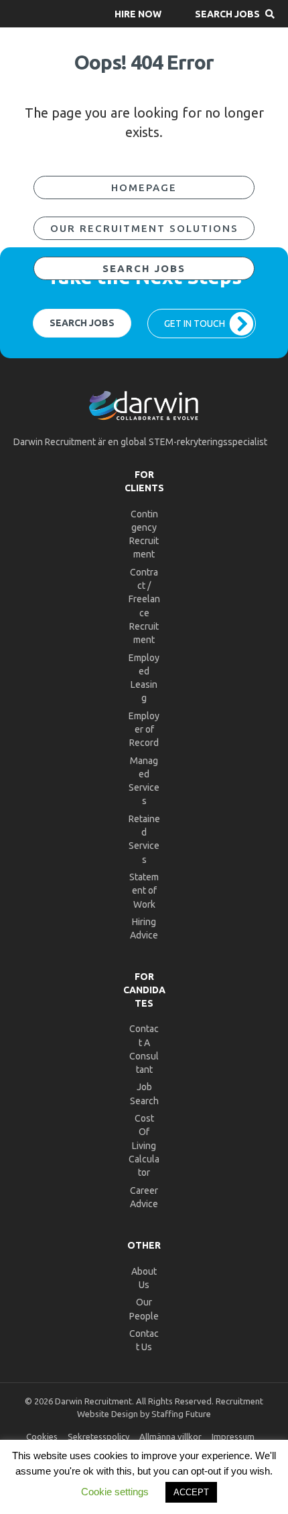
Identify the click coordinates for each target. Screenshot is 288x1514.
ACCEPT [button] (191, 1492)
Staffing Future (181, 1413)
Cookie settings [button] (115, 1491)
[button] (138, 13)
